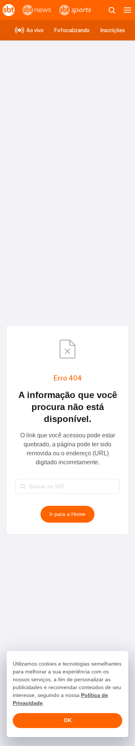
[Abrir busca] (111, 10)
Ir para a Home (68, 514)
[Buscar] (23, 486)
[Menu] (127, 10)
